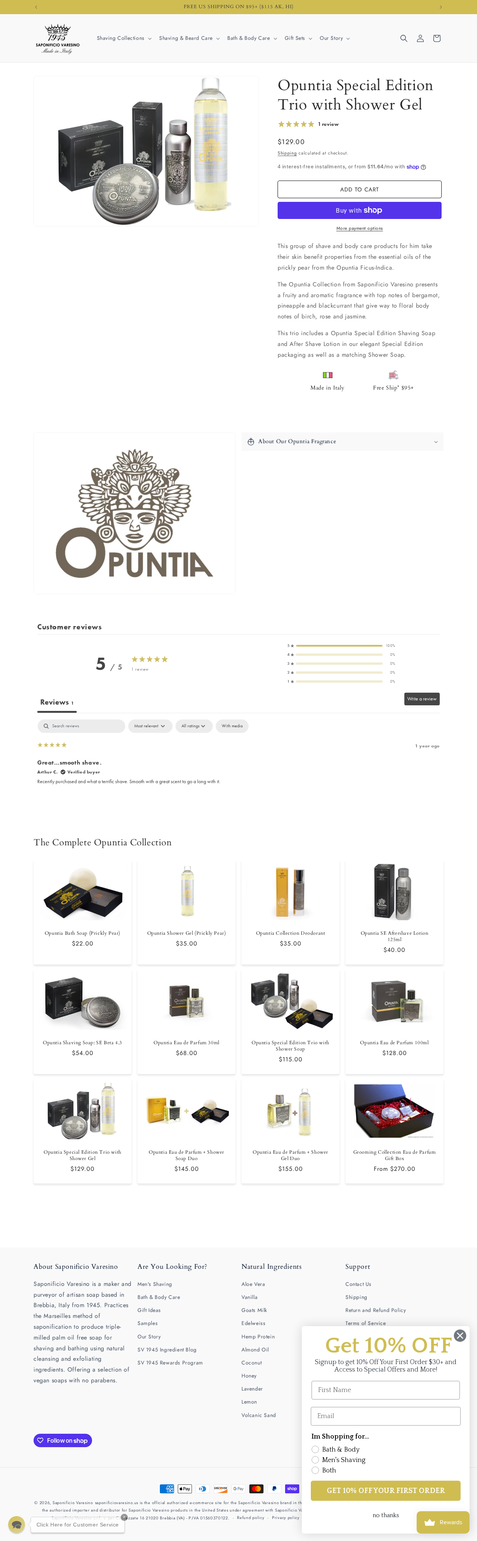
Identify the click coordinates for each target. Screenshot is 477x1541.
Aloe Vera (253, 1284)
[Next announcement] (441, 7)
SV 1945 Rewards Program (170, 1362)
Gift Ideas (149, 1310)
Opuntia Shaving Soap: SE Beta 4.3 (82, 1043)
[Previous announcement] (36, 7)
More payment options (360, 228)
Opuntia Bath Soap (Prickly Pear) (82, 933)
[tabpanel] (238, 767)
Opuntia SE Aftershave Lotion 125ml (395, 936)
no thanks (386, 1515)
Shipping (287, 153)
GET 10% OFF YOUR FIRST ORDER (386, 1491)
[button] (123, 38)
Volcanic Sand (258, 1415)
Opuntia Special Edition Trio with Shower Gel (82, 1156)
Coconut (251, 1362)
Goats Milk (254, 1310)
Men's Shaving (155, 1284)
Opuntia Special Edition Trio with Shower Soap (290, 1046)
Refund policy (250, 1518)
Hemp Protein (258, 1336)
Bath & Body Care (159, 1297)
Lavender (252, 1388)
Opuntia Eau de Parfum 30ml (186, 1043)
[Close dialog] (460, 1335)
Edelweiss (253, 1323)
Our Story (149, 1336)
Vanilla (249, 1297)
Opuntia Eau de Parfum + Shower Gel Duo (290, 1156)
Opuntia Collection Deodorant (290, 933)
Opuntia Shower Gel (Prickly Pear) (186, 933)
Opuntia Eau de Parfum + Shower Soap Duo (186, 1156)
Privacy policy (286, 1518)
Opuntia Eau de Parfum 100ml (394, 1043)
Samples (148, 1323)
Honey (249, 1375)
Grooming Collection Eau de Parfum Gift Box (394, 1156)
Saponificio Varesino (73, 1503)
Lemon (249, 1401)
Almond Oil (255, 1349)
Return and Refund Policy (375, 1310)
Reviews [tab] (57, 702)
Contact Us (358, 1284)
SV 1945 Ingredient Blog (167, 1349)
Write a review (422, 699)
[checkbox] (232, 726)
